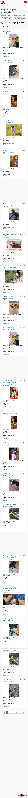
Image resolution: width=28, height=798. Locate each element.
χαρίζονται (22, 18)
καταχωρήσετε (22, 15)
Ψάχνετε (3, 15)
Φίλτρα (6, 26)
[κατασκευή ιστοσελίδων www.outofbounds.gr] (22, 795)
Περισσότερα (6, 56)
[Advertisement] (14, 190)
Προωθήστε (18, 17)
